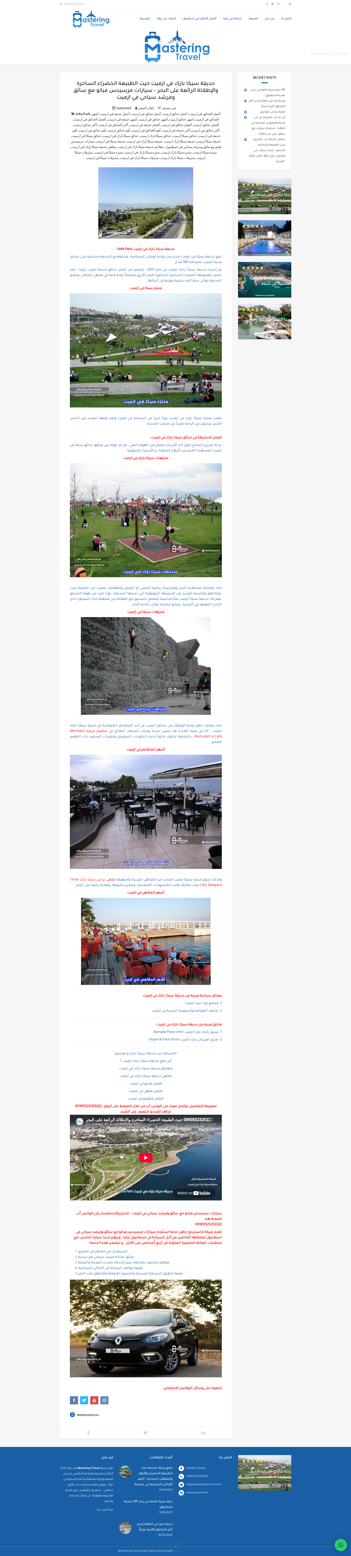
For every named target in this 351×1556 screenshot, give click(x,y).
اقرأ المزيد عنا (105, 1509)
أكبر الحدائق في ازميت (113, 125)
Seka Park (83, 114)
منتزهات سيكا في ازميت (102, 158)
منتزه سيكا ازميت (205, 152)
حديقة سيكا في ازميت (110, 141)
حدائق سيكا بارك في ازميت (121, 136)
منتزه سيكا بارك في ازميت (142, 152)
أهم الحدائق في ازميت (145, 130)
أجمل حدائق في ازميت (146, 114)
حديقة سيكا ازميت (209, 141)
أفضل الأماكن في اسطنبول (199, 18)
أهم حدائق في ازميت (92, 130)
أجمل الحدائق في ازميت (204, 114)
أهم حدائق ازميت (118, 130)
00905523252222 (88, 1106)
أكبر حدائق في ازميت (205, 130)
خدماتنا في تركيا (232, 18)
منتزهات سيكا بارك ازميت (178, 158)
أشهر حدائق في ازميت (153, 119)
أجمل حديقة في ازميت (115, 114)
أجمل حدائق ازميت (174, 114)
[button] (341, 1545)
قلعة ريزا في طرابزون (272, 112)
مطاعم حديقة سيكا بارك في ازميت (141, 147)
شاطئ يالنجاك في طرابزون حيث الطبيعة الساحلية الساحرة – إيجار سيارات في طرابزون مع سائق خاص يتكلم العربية (267, 150)
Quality (168, 1551)
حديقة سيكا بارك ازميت (179, 141)
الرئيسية (145, 18)
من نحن (269, 18)
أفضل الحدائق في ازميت (90, 119)
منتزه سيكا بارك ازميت (176, 152)
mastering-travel (197, 1492)
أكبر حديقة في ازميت (176, 130)
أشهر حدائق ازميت (181, 119)
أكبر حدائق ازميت (85, 125)
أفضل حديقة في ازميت (145, 125)
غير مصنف (169, 108)
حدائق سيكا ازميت (185, 136)
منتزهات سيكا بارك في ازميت (139, 158)
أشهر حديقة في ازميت (122, 119)
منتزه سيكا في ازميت (109, 152)
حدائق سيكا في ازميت (86, 136)
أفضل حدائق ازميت (206, 125)
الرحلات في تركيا (166, 18)
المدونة (253, 18)
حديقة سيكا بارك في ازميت (144, 141)
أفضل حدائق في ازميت (176, 125)
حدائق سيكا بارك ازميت (155, 136)
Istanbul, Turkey (196, 1468)
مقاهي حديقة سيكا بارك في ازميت (93, 147)
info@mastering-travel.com (203, 1484)
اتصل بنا (286, 18)
